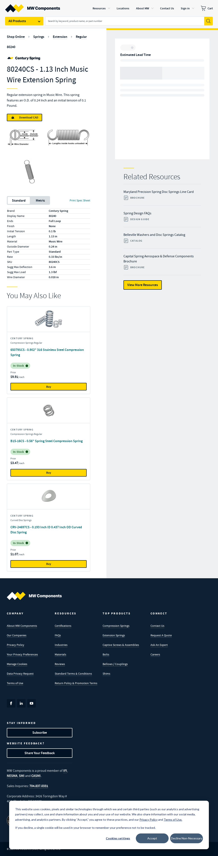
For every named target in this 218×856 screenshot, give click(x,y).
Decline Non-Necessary (186, 838)
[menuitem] (207, 8)
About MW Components (22, 626)
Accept (152, 838)
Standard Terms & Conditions (73, 673)
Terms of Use (15, 683)
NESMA (12, 775)
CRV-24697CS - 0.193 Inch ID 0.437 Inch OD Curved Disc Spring (46, 529)
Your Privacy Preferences (22, 654)
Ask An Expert (159, 645)
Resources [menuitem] (99, 8)
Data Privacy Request (20, 673)
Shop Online (16, 36)
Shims (106, 673)
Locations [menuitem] (123, 8)
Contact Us (157, 626)
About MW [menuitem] (142, 8)
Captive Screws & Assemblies (121, 645)
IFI (65, 770)
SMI (21, 775)
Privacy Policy (15, 645)
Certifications (63, 626)
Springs (38, 36)
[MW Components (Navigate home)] (34, 596)
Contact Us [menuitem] (167, 8)
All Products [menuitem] (17, 21)
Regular (81, 36)
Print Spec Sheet (80, 200)
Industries (61, 645)
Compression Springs (116, 626)
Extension (60, 36)
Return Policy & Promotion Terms (76, 683)
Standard (19, 200)
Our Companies (16, 635)
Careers (155, 654)
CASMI (36, 775)
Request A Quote (161, 635)
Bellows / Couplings (115, 664)
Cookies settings (118, 838)
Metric (40, 200)
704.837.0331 (38, 786)
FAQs (58, 635)
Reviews (60, 664)
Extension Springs (114, 635)
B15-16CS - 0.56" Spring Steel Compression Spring (46, 441)
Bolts (106, 654)
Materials (60, 654)
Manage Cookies (17, 664)
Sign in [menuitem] (185, 8)
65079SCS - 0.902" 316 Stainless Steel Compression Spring (47, 352)
